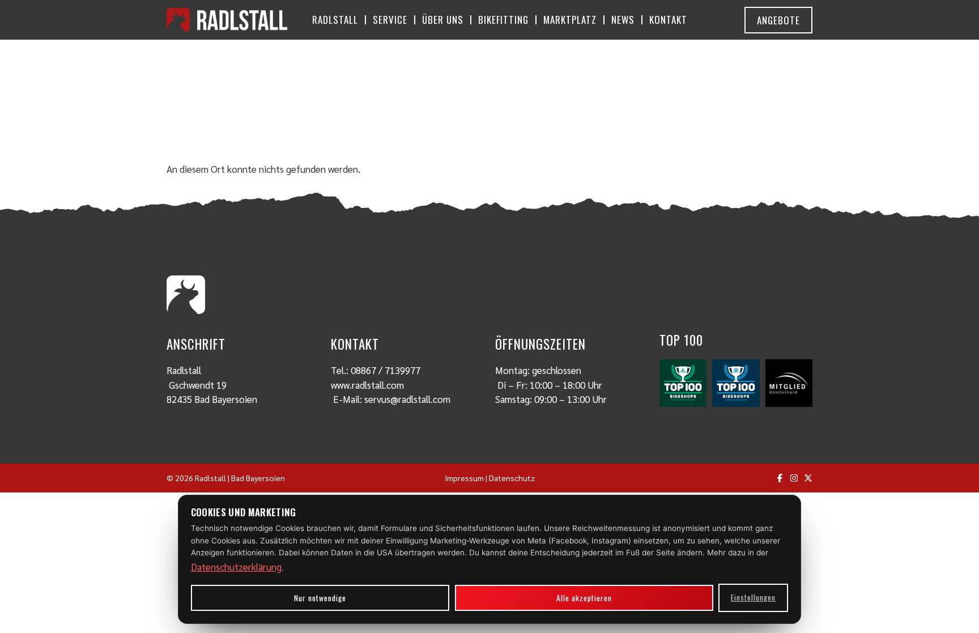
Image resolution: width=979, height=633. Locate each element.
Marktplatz (570, 19)
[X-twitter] (808, 478)
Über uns (442, 19)
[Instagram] (794, 478)
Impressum (464, 478)
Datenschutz (512, 478)
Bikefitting (503, 19)
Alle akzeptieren (584, 598)
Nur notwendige (320, 598)
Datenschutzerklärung (236, 566)
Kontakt (668, 19)
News (623, 19)
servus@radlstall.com (407, 399)
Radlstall (335, 19)
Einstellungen (753, 597)
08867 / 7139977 (385, 370)
